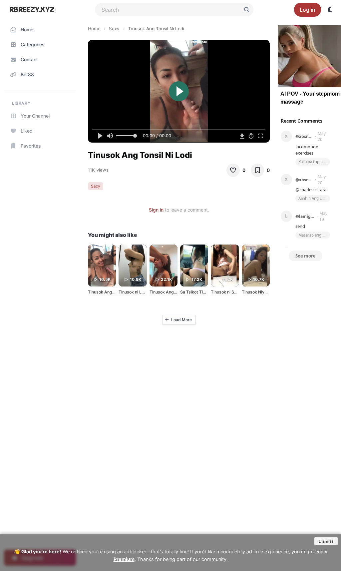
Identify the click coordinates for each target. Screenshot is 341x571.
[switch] (330, 9)
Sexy (114, 28)
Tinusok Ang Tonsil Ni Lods (114, 291)
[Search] (246, 9)
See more (305, 256)
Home (94, 28)
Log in (307, 9)
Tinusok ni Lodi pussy (140, 291)
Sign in (156, 210)
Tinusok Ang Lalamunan (173, 291)
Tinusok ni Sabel (226, 291)
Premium (124, 559)
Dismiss (326, 541)
